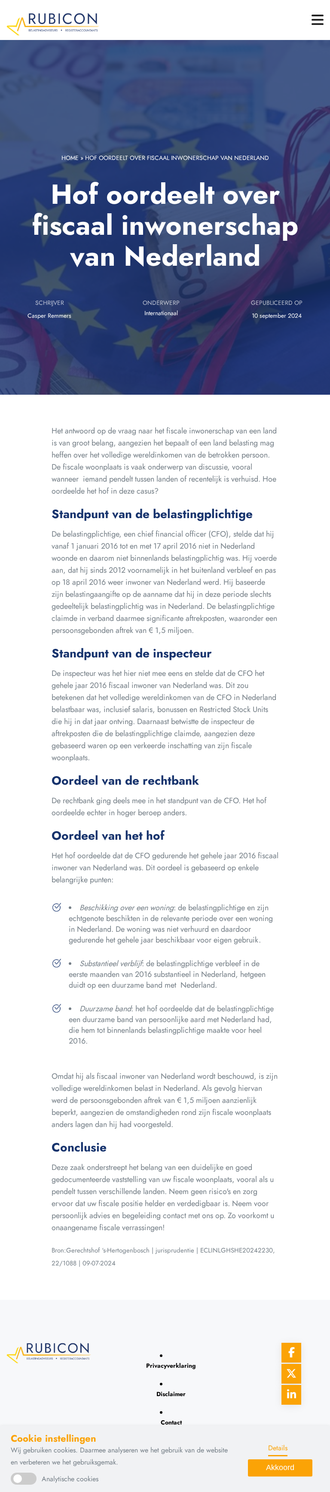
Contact (171, 1422)
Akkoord (280, 1467)
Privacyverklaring (171, 1365)
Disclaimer (171, 1394)
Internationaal (161, 313)
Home (70, 157)
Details (277, 1448)
